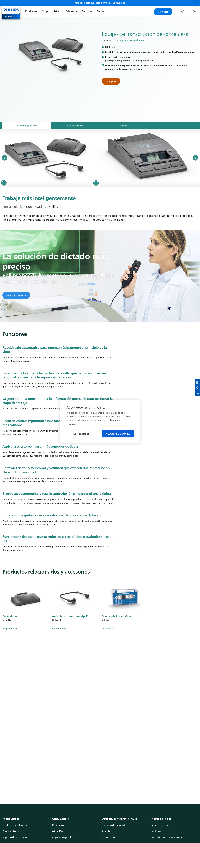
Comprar (111, 81)
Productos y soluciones (15, 825)
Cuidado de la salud (113, 825)
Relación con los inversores (167, 837)
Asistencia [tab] (124, 125)
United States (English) (114, 3)
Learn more (71, 425)
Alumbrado (108, 831)
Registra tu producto (64, 837)
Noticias (156, 831)
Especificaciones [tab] (75, 125)
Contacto (163, 12)
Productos (31, 11)
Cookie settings (82, 434)
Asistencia (71, 11)
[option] (46, 158)
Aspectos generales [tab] (27, 125)
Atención (57, 831)
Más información (16, 295)
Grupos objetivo (51, 11)
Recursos (87, 11)
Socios (100, 11)
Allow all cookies (118, 434)
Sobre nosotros (160, 825)
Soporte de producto (14, 837)
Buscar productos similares (128, 40)
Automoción (109, 837)
